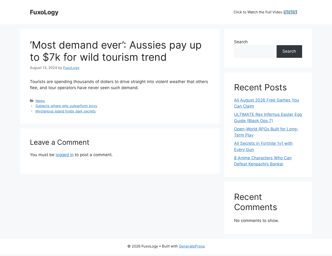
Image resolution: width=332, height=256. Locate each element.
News (40, 101)
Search (241, 41)
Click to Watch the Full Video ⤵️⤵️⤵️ (265, 12)
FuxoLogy (44, 12)
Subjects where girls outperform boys (66, 106)
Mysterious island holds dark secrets (65, 111)
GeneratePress (192, 246)
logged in (65, 154)
